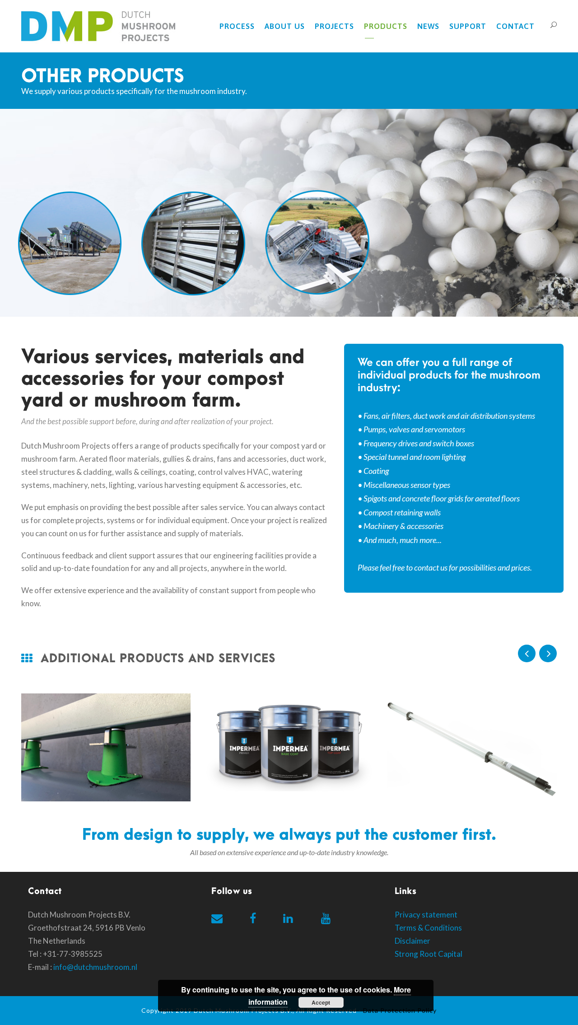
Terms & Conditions (428, 927)
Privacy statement (426, 914)
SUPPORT (467, 26)
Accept (321, 1002)
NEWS (428, 26)
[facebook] (253, 918)
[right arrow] (548, 653)
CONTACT (515, 26)
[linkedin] (288, 918)
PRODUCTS (385, 26)
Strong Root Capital (428, 954)
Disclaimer (412, 940)
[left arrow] (527, 653)
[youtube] (326, 918)
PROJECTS (334, 26)
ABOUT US (285, 26)
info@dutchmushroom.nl (95, 967)
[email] (217, 918)
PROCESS (237, 26)
